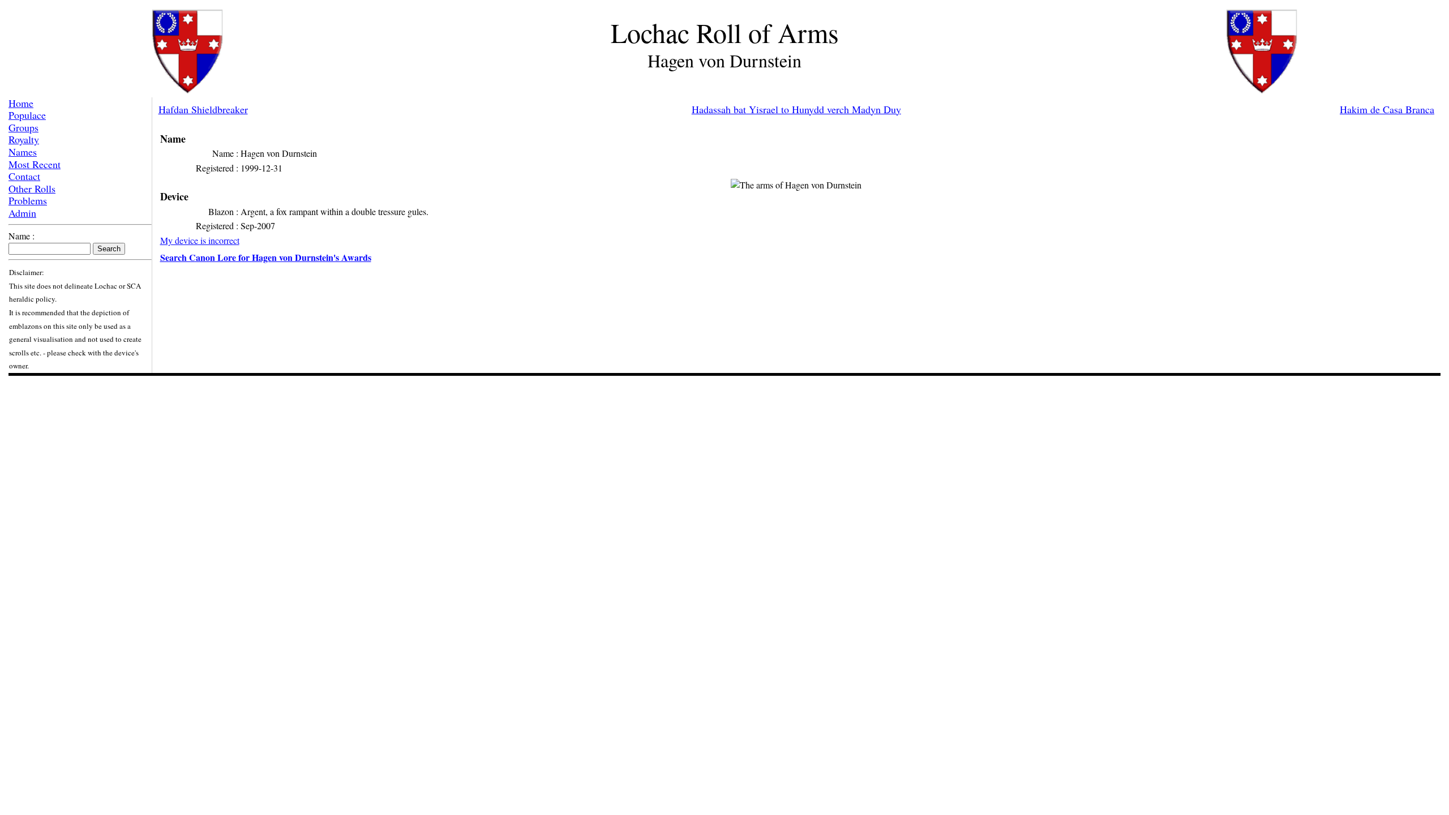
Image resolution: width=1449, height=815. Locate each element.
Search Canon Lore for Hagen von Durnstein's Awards (265, 257)
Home (20, 103)
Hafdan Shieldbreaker (203, 109)
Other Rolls (31, 188)
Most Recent (34, 164)
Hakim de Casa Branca (1387, 109)
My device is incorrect (199, 240)
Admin (22, 213)
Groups (23, 127)
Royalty (23, 139)
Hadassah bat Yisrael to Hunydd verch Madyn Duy (796, 109)
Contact (24, 176)
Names (22, 151)
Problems (27, 200)
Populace (27, 115)
